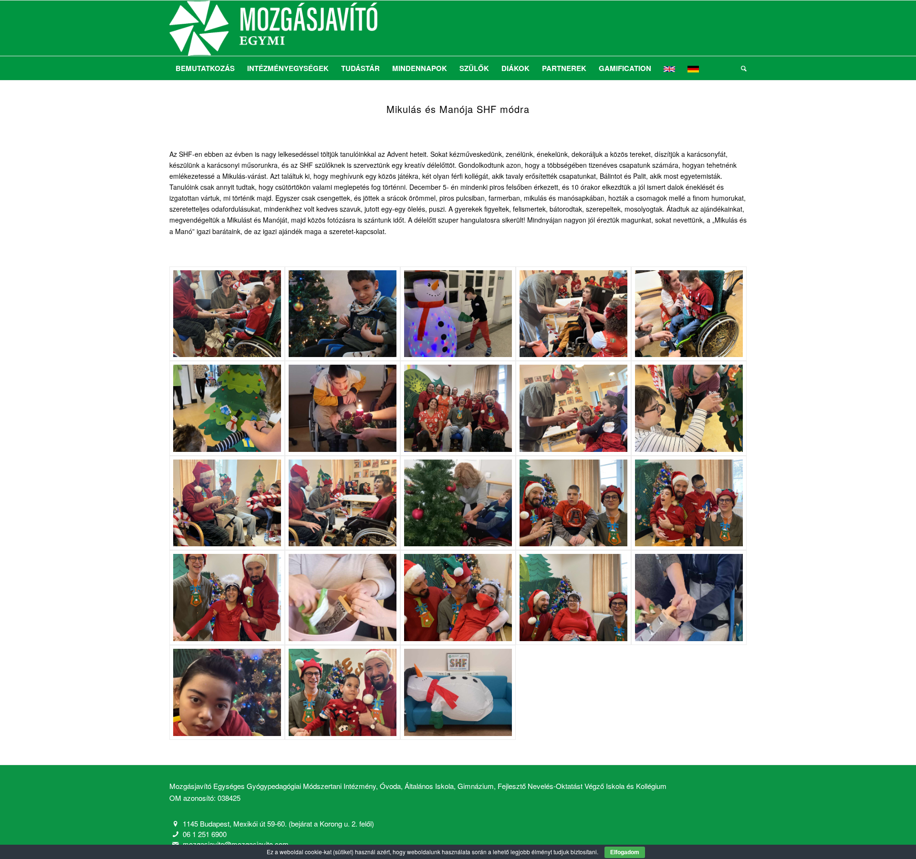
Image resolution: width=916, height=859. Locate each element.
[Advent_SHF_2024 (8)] (458, 408)
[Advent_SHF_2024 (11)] (227, 503)
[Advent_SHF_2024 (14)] (573, 503)
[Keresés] (741, 68)
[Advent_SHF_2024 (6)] (227, 408)
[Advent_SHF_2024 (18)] (458, 597)
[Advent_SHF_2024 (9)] (573, 408)
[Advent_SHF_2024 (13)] (458, 503)
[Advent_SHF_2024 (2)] (342, 313)
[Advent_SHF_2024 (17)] (342, 597)
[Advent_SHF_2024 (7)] (342, 408)
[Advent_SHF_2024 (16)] (227, 597)
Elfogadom (624, 852)
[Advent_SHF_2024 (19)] (573, 597)
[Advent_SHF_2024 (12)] (342, 503)
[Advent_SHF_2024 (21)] (227, 692)
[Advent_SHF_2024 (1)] (227, 313)
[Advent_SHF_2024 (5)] (689, 313)
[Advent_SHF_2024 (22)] (342, 692)
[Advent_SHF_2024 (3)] (458, 313)
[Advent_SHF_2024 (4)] (573, 313)
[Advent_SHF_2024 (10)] (689, 408)
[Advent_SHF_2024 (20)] (689, 597)
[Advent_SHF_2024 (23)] (458, 692)
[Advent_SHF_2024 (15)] (689, 503)
